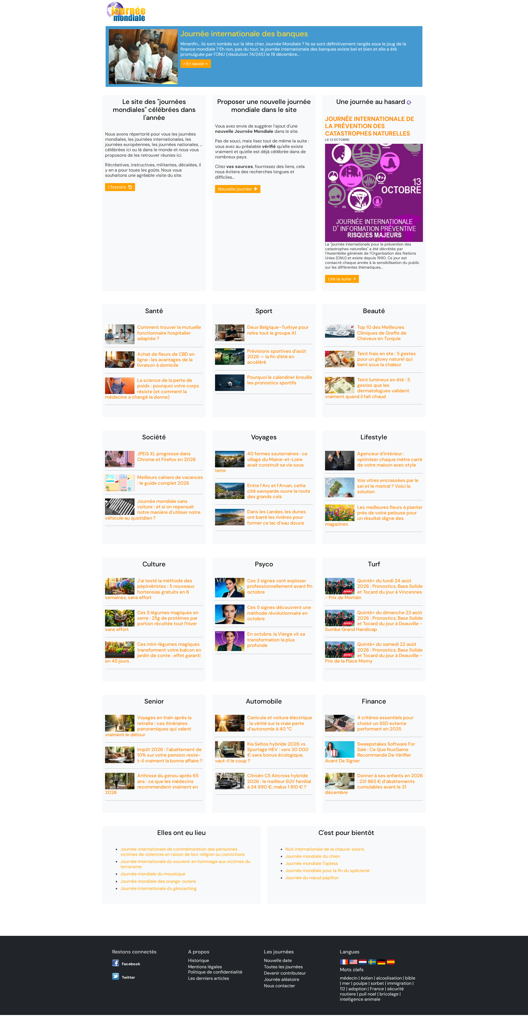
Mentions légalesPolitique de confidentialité (215, 969)
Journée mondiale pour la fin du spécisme (327, 870)
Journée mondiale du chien (312, 856)
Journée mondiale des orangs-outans (158, 881)
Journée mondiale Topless (311, 863)
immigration (399, 983)
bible (410, 978)
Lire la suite (340, 279)
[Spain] (391, 964)
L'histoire (118, 187)
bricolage (389, 994)
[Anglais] (353, 964)
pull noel (367, 994)
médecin (349, 978)
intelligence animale (360, 999)
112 (342, 989)
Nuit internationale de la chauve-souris (324, 849)
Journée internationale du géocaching (158, 888)
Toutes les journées (283, 967)
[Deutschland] (381, 964)
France (377, 989)
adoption (357, 989)
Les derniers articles (208, 978)
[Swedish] (372, 964)
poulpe (360, 983)
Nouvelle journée (236, 189)
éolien (367, 978)
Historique (198, 960)
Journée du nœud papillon (312, 878)
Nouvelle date (278, 960)
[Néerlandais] (363, 964)
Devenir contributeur (285, 973)
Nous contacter (279, 986)
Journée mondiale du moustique (152, 874)
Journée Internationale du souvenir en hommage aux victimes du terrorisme (185, 864)
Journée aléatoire (281, 979)
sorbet (377, 983)
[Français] (344, 964)
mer (346, 983)
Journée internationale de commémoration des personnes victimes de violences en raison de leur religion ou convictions (182, 851)
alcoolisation (389, 978)
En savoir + (196, 64)
